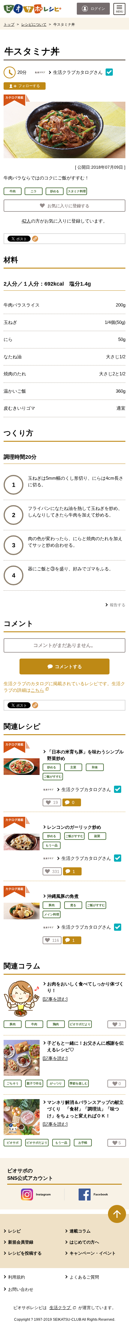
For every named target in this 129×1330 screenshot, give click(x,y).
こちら (40, 690)
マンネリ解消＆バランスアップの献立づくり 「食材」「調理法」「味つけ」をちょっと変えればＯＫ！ (85, 1109)
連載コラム (80, 1231)
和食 (95, 767)
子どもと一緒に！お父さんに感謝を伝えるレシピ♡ (85, 1046)
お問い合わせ (20, 1289)
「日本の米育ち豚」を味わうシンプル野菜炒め (85, 755)
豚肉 (52, 905)
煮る (73, 905)
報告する (117, 605)
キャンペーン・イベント (93, 1253)
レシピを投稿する (25, 1253)
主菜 (73, 767)
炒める (51, 767)
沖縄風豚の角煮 (63, 896)
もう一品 (52, 845)
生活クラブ (63, 1307)
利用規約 (16, 1277)
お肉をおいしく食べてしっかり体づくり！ (85, 987)
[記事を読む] (55, 999)
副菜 (97, 836)
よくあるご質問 (84, 1277)
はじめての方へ (84, 1242)
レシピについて (33, 24)
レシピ (14, 1231)
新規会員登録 (20, 1242)
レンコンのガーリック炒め (74, 827)
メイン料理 (51, 914)
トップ (9, 24)
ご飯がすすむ (53, 776)
